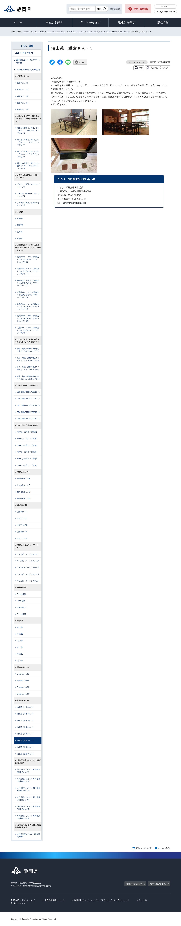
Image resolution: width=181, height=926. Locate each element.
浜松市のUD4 (22, 532)
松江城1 (20, 627)
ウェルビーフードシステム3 (28, 568)
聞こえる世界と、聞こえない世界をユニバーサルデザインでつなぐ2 (28, 142)
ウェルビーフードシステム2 (28, 561)
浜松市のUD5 (22, 538)
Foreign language (164, 11)
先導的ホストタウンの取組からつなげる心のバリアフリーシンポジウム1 (28, 259)
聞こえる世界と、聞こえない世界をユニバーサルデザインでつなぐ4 (28, 165)
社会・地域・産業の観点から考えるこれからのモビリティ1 (28, 350)
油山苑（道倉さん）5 (25, 754)
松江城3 (20, 641)
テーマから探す (90, 22)
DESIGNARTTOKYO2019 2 (28, 399)
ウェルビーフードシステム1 (28, 554)
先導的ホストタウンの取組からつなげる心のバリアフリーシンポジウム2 (28, 271)
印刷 (141, 68)
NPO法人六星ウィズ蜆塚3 (27, 445)
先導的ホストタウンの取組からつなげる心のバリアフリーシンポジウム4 (28, 294)
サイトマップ (19, 903)
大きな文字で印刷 (160, 67)
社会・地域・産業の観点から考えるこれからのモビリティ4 (28, 377)
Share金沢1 (21, 594)
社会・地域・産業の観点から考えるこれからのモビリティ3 (28, 368)
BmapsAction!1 (23, 674)
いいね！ (82, 62)
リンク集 (143, 900)
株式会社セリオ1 (23, 479)
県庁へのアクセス (158, 884)
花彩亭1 (20, 218)
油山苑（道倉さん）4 (25, 747)
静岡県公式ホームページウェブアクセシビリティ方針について (101, 900)
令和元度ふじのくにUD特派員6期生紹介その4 (28, 798)
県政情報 (162, 22)
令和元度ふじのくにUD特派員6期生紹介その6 (28, 817)
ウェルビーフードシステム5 (28, 581)
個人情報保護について (54, 900)
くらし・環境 (38, 31)
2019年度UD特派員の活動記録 (116, 31)
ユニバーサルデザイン (56, 31)
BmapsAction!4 (23, 694)
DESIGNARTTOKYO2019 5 (28, 419)
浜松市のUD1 (22, 512)
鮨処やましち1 (22, 83)
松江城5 (20, 654)
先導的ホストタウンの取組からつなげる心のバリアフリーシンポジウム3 (28, 283)
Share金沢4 (21, 614)
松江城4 (20, 647)
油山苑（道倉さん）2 (25, 734)
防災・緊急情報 (141, 9)
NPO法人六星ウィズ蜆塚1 (27, 432)
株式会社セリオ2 (23, 485)
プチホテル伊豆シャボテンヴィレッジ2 (28, 194)
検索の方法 (115, 9)
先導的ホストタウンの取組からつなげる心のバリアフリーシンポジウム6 (28, 318)
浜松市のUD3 (22, 525)
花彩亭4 (20, 238)
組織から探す (126, 22)
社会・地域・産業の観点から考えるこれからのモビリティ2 (28, 359)
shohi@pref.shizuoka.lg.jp (73, 203)
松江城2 (20, 634)
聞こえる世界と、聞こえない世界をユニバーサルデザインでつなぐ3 (28, 154)
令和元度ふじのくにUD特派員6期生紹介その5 (28, 807)
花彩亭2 (20, 225)
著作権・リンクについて (24, 900)
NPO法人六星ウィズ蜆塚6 (27, 465)
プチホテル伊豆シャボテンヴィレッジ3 (28, 204)
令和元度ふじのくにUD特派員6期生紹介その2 (28, 780)
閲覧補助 (165, 6)
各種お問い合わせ (134, 884)
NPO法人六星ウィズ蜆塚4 (27, 452)
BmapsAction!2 (23, 681)
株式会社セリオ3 (23, 492)
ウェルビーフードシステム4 (28, 574)
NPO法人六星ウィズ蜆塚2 (27, 439)
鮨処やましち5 (22, 109)
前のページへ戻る (144, 848)
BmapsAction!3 (23, 687)
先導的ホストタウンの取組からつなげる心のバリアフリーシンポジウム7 (28, 330)
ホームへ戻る (164, 848)
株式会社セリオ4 (23, 499)
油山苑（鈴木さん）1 (25, 707)
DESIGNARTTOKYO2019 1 (28, 392)
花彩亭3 (20, 232)
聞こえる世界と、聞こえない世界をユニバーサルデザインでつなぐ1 (28, 130)
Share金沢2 (21, 601)
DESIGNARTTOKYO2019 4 (28, 412)
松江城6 (20, 661)
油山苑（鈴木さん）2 (25, 714)
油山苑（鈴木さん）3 (25, 720)
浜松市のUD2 (22, 518)
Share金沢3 (21, 607)
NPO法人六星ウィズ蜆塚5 (27, 459)
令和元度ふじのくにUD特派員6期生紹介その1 (28, 771)
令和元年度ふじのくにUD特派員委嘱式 (28, 835)
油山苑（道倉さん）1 (25, 727)
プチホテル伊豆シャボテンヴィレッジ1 (28, 185)
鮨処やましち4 (22, 103)
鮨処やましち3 (22, 96)
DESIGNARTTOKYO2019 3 (28, 405)
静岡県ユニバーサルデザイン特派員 (84, 31)
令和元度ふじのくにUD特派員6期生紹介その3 (28, 789)
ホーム (18, 22)
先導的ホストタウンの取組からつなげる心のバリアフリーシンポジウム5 (28, 306)
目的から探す (54, 22)
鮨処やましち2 (22, 89)
